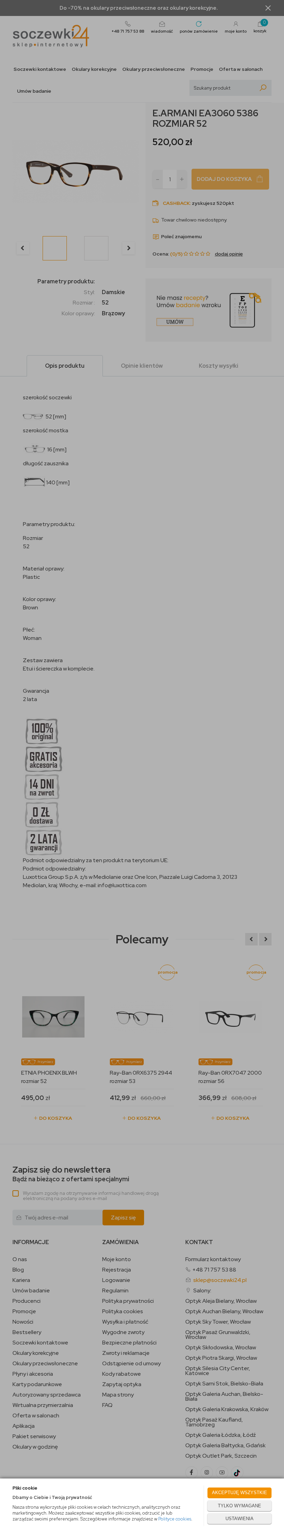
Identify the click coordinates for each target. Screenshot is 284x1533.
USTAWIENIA (239, 1518)
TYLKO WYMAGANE (239, 1505)
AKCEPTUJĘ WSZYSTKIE (239, 1492)
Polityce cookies (174, 1519)
